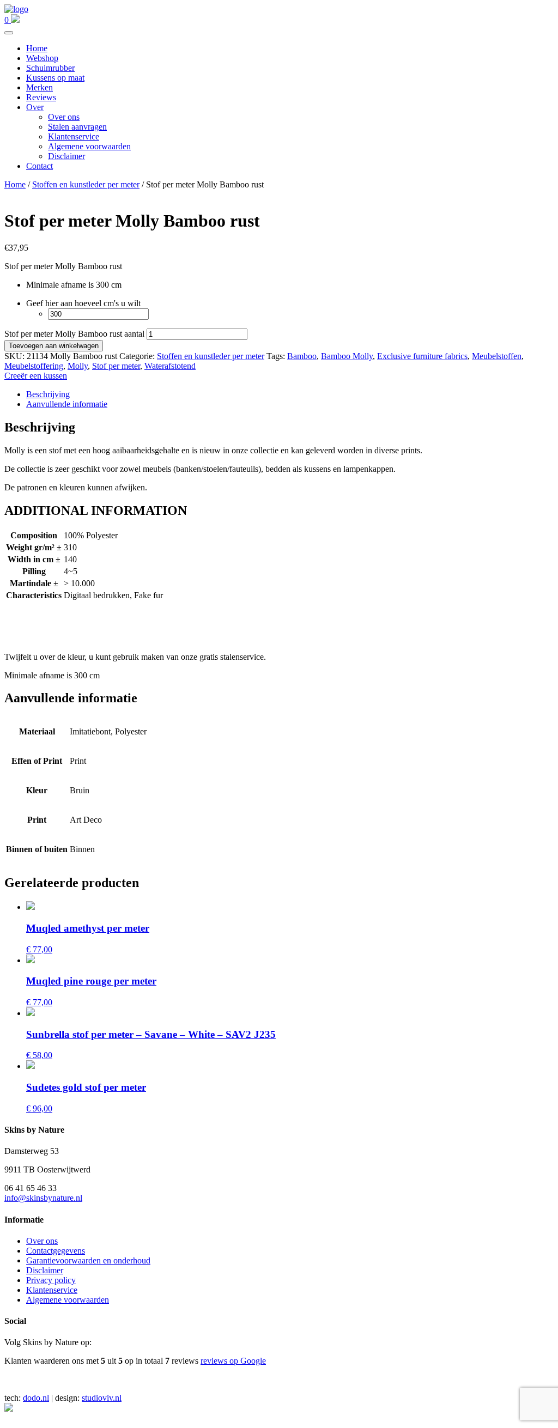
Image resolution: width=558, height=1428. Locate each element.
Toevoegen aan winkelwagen (54, 346)
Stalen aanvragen (77, 126)
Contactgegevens (55, 1250)
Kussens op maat (55, 77)
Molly (78, 365)
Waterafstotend (170, 365)
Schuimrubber (50, 67)
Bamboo (302, 356)
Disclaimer (66, 156)
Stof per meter (116, 365)
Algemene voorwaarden (89, 146)
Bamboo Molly (347, 356)
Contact (39, 166)
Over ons (64, 116)
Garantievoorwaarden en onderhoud (88, 1260)
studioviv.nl (102, 1397)
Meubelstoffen (496, 356)
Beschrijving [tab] (48, 394)
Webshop (42, 58)
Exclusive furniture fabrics (422, 356)
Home (36, 48)
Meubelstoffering (33, 365)
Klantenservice (73, 136)
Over (35, 107)
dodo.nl (36, 1397)
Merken (39, 87)
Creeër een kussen (35, 375)
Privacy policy (51, 1280)
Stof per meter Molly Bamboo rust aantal (74, 333)
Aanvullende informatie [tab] (66, 404)
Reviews (41, 97)
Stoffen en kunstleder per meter (86, 184)
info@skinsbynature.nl (43, 1197)
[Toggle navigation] (8, 32)
